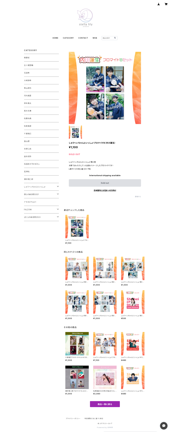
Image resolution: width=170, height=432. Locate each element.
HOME (55, 38)
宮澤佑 (26, 171)
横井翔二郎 (28, 179)
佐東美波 (27, 126)
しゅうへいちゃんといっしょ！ (35, 187)
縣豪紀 (26, 58)
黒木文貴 (27, 111)
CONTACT (83, 38)
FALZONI (28, 209)
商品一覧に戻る (105, 404)
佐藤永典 (27, 118)
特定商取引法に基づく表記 (94, 418)
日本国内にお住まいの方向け (105, 190)
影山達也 (27, 88)
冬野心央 (27, 149)
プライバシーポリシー (73, 418)
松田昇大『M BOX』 (32, 164)
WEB (95, 38)
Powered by (102, 427)
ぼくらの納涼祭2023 (32, 217)
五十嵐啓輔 (28, 65)
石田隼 (26, 73)
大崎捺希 (27, 80)
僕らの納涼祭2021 (31, 194)
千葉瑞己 (27, 134)
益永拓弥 (27, 156)
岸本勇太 (27, 103)
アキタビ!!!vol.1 (30, 202)
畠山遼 (26, 141)
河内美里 (27, 96)
